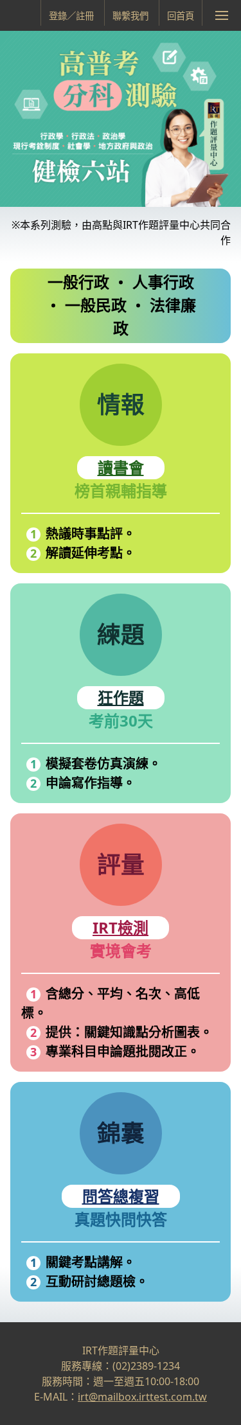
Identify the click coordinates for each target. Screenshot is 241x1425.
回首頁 (180, 16)
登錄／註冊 (71, 16)
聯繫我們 (130, 16)
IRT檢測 (120, 927)
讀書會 (121, 467)
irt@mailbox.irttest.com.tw (142, 1397)
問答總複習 (120, 1196)
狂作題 (121, 697)
